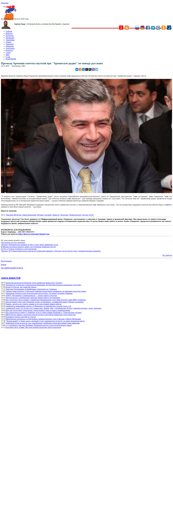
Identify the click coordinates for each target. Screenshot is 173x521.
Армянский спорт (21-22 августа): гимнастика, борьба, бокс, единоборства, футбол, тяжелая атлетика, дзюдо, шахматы (53, 308)
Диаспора (9, 44)
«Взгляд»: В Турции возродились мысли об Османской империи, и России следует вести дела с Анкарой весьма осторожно (51, 251)
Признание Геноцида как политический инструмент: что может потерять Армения (39, 293)
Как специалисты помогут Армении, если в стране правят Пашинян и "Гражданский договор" (44, 313)
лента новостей (10, 277)
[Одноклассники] (80, 69)
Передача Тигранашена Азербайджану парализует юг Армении (31, 289)
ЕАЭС (91, 215)
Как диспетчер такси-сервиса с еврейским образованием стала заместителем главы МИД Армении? (46, 300)
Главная (9, 31)
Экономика (10, 40)
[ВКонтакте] (76, 69)
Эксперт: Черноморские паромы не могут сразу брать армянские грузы (29, 245)
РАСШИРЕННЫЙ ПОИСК (12, 268)
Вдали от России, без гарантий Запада (21, 287)
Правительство (75, 215)
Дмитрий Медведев (13, 215)
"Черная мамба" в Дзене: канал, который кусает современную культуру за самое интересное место (45, 321)
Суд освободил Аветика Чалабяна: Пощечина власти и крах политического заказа (39, 325)
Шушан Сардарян (44, 215)
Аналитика (10, 48)
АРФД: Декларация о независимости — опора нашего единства (31, 296)
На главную (167, 255)
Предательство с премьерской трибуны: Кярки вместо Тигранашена (33, 298)
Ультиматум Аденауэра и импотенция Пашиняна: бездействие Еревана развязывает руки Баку (43, 285)
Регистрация (6, 261)
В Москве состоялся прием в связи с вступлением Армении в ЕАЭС (28, 247)
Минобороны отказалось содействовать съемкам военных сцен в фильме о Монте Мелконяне (43, 319)
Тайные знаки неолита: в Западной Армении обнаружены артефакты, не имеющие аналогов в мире (46, 291)
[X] (86, 69)
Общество (10, 46)
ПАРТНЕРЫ (11, 59)
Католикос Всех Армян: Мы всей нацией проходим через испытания (33, 327)
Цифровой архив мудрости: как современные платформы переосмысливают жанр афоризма (43, 323)
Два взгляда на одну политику (13, 242)
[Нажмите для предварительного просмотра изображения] (86, 192)
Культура (9, 50)
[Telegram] (96, 69)
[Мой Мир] (83, 69)
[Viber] (93, 69)
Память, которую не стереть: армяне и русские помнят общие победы (33, 304)
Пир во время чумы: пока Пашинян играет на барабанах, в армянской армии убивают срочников (45, 302)
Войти (3, 264)
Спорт (8, 53)
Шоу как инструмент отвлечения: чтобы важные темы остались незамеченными (38, 310)
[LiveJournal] (90, 69)
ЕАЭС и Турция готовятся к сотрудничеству (19, 249)
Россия (85, 215)
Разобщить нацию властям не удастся (21, 317)
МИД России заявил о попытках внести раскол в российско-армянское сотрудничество (41, 315)
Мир (7, 55)
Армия (8, 42)
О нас (8, 57)
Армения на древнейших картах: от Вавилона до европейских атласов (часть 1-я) (38, 306)
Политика (10, 36)
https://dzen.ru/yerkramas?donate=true (34, 234)
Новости (9, 33)
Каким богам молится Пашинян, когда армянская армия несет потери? (34, 283)
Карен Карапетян (29, 215)
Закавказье (10, 38)
